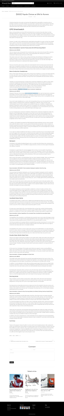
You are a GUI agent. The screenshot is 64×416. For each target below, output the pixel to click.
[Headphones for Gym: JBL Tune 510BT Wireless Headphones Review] (32, 381)
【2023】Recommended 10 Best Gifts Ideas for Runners (19, 341)
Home (3, 11)
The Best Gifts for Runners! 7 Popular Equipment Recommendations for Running (44, 341)
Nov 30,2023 (11, 393)
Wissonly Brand (6, 3)
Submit (11, 362)
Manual (33, 408)
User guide (6, 11)
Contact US (9, 409)
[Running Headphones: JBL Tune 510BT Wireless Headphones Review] (16, 381)
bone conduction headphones (31, 93)
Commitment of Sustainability (11, 408)
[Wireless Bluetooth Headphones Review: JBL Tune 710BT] (47, 381)
